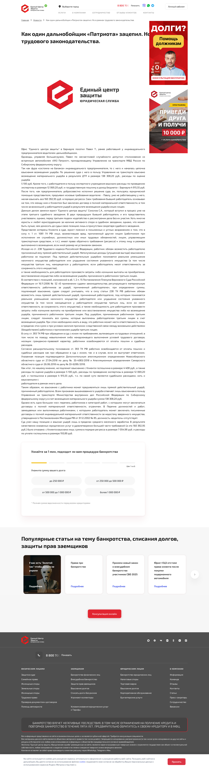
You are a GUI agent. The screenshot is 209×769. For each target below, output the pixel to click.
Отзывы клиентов (126, 13)
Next (195, 574)
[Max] (144, 5)
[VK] (161, 640)
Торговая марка (128, 683)
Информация (176, 674)
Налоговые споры (129, 679)
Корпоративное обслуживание (136, 693)
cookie (82, 761)
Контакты (148, 13)
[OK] (173, 640)
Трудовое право (29, 697)
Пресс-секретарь (178, 697)
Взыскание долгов (80, 688)
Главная (25, 20)
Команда (174, 679)
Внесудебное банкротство (84, 679)
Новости (37, 20)
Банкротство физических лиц (85, 674)
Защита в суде (28, 674)
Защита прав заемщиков (83, 683)
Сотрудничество (178, 702)
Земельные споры (30, 688)
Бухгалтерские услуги (131, 697)
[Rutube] (186, 640)
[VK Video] (167, 640)
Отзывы (174, 683)
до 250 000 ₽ (56, 480)
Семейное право (29, 679)
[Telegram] (152, 5)
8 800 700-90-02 (127, 5)
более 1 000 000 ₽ (110, 492)
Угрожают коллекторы (82, 697)
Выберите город (70, 6)
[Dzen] (179, 640)
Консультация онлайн (104, 613)
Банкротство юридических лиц (135, 674)
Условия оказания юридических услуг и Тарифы (89, 708)
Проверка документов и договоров (39, 702)
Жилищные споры (30, 683)
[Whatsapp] (148, 5)
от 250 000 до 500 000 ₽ (109, 480)
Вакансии (174, 706)
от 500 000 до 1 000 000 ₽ (56, 492)
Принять (176, 761)
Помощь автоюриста (31, 706)
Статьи (173, 693)
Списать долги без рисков (84, 693)
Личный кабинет (176, 6)
